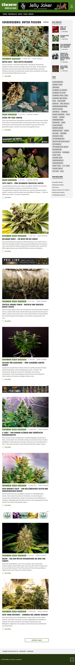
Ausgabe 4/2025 (6, 301)
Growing (4, 114)
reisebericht (57, 149)
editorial (56, 112)
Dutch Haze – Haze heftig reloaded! (17, 61)
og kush (55, 133)
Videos (25, 14)
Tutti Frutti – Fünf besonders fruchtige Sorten (22, 183)
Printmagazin (12, 14)
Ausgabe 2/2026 (6, 236)
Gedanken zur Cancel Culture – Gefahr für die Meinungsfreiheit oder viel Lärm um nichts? (65, 57)
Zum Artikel (7, 76)
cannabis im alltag (59, 93)
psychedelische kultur (60, 147)
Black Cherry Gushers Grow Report (64, 67)
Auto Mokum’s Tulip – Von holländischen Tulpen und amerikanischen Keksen (25, 489)
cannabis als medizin (60, 90)
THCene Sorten (57, 168)
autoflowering (58, 82)
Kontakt (31, 14)
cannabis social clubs (60, 95)
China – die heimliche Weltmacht (63, 28)
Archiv (20, 14)
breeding (56, 87)
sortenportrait (58, 160)
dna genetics (65, 104)
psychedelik (57, 144)
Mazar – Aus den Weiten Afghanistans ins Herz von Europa (23, 559)
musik (67, 130)
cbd (54, 101)
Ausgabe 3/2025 (6, 359)
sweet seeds (57, 166)
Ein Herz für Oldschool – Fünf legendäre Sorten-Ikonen (23, 363)
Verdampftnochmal (58, 195)
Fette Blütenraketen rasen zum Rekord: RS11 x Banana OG (65, 46)
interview (56, 122)
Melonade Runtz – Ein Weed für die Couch (20, 239)
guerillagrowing (58, 114)
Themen (5, 14)
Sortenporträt (16, 58)
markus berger (58, 128)
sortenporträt (58, 163)
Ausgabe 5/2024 (6, 485)
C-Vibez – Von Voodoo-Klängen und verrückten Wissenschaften (22, 433)
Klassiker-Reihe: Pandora (64, 36)
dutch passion (57, 109)
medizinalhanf (57, 130)
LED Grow (55, 187)
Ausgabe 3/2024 (6, 555)
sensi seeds (56, 155)
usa (62, 171)
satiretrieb (57, 152)
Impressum (30, 651)
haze (68, 114)
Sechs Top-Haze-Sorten (12, 117)
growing (64, 112)
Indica (55, 117)
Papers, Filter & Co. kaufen (60, 190)
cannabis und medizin (60, 98)
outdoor (63, 133)
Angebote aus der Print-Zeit (10, 651)
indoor (62, 117)
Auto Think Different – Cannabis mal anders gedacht (25, 614)
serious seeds (57, 158)
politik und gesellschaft (61, 141)
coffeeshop (61, 101)
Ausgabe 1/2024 (6, 611)
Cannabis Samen (57, 182)
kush (63, 122)
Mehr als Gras (10, 8)
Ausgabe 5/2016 (6, 58)
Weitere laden (37, 640)
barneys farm (57, 85)
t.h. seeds (66, 166)
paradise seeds (58, 136)
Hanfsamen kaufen (58, 192)
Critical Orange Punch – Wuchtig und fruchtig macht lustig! (23, 305)
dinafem (55, 104)
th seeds (56, 171)
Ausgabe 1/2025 (6, 429)
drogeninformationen (60, 106)
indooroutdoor (58, 120)
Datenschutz (22, 651)
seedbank (66, 152)
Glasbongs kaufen (58, 185)
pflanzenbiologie (58, 139)
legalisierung (57, 125)
